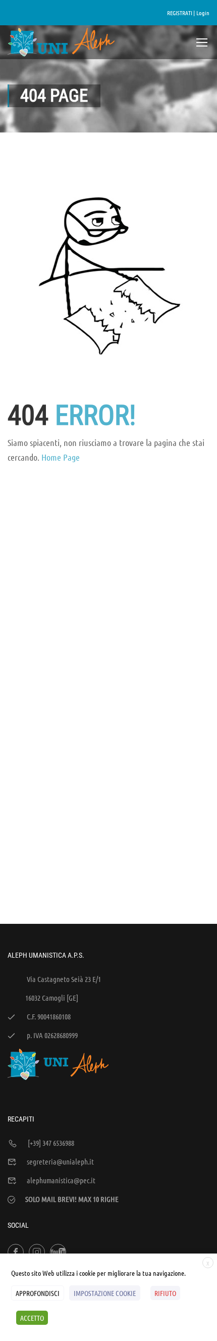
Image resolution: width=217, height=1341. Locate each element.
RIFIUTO (165, 1293)
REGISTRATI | (181, 13)
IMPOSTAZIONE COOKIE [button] (105, 1293)
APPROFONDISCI (38, 1293)
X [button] (207, 1263)
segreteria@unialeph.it (60, 1161)
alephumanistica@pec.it (61, 1180)
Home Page (60, 457)
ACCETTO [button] (32, 1317)
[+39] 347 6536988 (51, 1142)
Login (202, 13)
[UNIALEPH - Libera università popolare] (61, 42)
